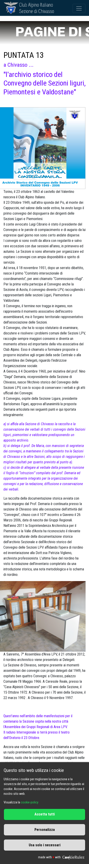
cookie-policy (29, 802)
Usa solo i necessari (44, 845)
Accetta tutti (44, 814)
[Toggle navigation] (79, 8)
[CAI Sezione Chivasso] (29, 8)
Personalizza (44, 829)
